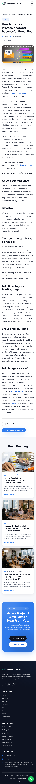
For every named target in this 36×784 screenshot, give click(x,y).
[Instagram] (14, 684)
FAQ (3, 707)
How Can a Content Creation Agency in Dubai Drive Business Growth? (17, 576)
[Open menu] (32, 3)
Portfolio (4, 713)
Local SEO (5, 733)
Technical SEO (6, 727)
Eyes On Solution (21, 778)
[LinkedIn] (9, 684)
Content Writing (7, 745)
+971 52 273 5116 (10, 755)
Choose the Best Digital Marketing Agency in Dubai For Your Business (16, 528)
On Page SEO (6, 730)
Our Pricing (5, 704)
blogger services (17, 391)
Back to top (17, 781)
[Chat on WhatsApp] (31, 779)
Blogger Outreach (7, 736)
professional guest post (23, 165)
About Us (5, 698)
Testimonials (6, 716)
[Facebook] (4, 684)
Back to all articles (13, 424)
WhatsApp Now (19, 644)
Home (4, 14)
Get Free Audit (17, 638)
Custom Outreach (7, 742)
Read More (8, 494)
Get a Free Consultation (13, 430)
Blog (8, 14)
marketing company (19, 93)
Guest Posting (6, 739)
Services (4, 701)
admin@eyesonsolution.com (13, 759)
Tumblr (14, 403)
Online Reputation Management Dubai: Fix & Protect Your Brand (15, 480)
